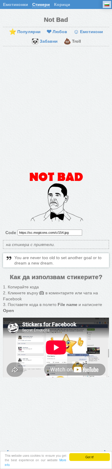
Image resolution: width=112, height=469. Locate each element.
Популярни (25, 32)
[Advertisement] (56, 108)
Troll (72, 41)
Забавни (44, 41)
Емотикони (88, 32)
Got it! (89, 457)
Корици (62, 4)
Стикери (41, 4)
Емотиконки (15, 4)
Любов (57, 32)
